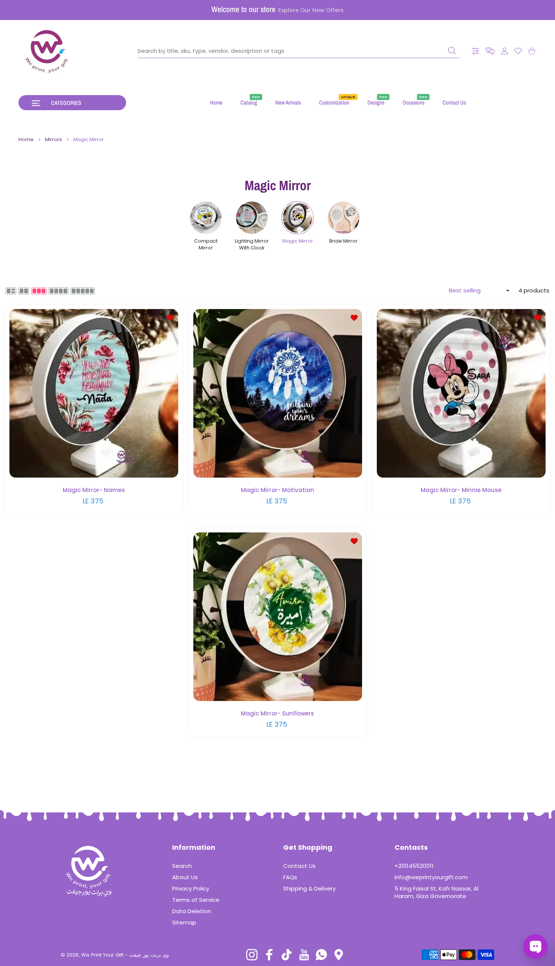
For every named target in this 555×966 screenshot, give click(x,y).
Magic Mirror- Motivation (277, 490)
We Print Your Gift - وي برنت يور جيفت (125, 954)
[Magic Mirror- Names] (93, 393)
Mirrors (53, 139)
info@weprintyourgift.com (431, 877)
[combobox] (298, 51)
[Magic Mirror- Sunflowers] (277, 616)
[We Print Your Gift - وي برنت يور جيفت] (47, 51)
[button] (490, 51)
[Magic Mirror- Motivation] (277, 393)
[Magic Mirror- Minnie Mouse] (461, 393)
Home (26, 139)
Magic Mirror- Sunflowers (277, 713)
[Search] (451, 50)
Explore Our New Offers (311, 10)
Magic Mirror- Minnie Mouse (461, 490)
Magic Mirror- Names (94, 490)
